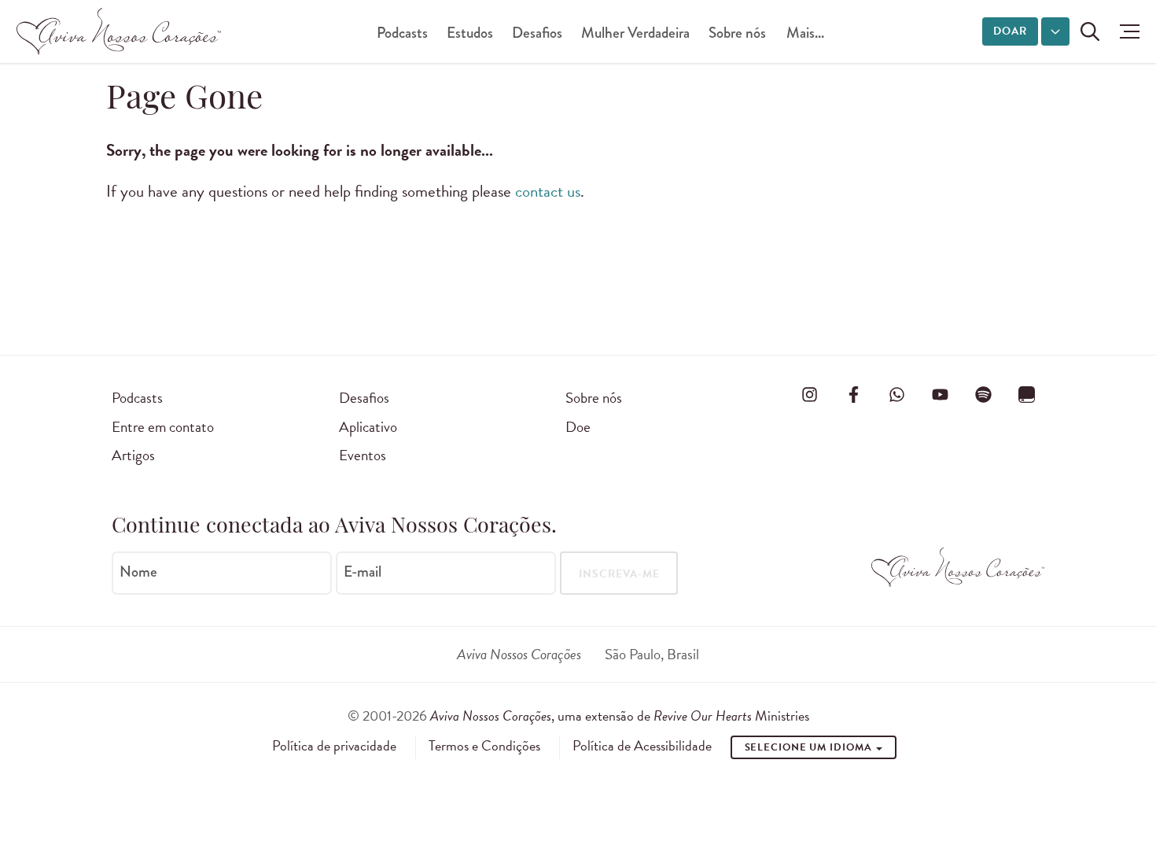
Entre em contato (163, 426)
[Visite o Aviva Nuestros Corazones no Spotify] (983, 395)
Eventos (362, 455)
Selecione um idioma (810, 747)
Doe (578, 426)
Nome (138, 572)
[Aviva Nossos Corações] (119, 31)
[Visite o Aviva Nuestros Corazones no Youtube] (939, 395)
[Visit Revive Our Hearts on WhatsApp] (896, 395)
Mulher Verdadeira (635, 32)
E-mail (362, 572)
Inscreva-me (619, 574)
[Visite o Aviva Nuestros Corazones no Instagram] (810, 395)
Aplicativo (368, 426)
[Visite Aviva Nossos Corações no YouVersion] (1027, 395)
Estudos (470, 32)
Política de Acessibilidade (642, 746)
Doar (1010, 31)
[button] (1125, 31)
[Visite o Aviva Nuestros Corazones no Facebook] (853, 395)
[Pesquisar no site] (1090, 31)
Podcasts (402, 32)
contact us (547, 191)
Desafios (537, 32)
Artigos (133, 455)
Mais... (805, 32)
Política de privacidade (334, 746)
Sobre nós (737, 32)
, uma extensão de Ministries (619, 715)
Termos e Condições (484, 746)
